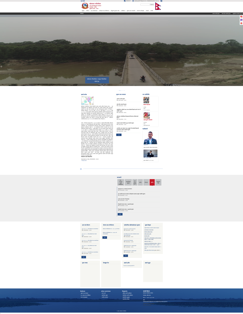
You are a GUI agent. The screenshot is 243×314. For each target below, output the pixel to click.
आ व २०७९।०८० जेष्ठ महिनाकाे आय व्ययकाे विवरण (90, 228)
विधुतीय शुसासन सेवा (115, 10)
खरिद (152, 183)
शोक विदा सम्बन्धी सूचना (211, 13)
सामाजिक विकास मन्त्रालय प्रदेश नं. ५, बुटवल (151, 244)
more (119, 134)
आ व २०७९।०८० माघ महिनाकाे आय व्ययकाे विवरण (90, 252)
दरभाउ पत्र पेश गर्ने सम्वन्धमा (123, 199)
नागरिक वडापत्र (105, 297)
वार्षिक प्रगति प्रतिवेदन (127, 293)
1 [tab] (118, 90)
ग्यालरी (147, 10)
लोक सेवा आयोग (146, 235)
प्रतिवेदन (123, 10)
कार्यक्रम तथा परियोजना (104, 10)
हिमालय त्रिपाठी (147, 104)
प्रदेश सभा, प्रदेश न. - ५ (148, 241)
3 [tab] (121, 90)
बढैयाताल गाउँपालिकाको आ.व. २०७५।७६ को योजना (111, 228)
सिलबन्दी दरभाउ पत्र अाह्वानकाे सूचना (126, 204)
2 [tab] (119, 90)
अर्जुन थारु (146, 144)
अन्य (120, 214)
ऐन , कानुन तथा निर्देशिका (121, 182)
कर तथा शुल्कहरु (84, 297)
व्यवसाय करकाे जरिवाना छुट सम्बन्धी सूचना (125, 123)
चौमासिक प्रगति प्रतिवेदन (128, 295)
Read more (84, 160)
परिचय (87, 10)
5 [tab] (124, 90)
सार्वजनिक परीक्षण (126, 299)
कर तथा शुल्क (135, 182)
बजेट (140, 182)
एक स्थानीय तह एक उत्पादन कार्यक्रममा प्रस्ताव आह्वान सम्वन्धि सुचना (131, 193)
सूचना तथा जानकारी (131, 10)
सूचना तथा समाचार (84, 293)
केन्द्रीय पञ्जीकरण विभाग (148, 231)
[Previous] (1, 66)
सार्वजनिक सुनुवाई (126, 297)
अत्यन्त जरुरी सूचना (201, 13)
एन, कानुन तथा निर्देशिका (85, 295)
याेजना (146, 182)
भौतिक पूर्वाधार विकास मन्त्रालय (149, 250)
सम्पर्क (151, 10)
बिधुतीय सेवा (158, 182)
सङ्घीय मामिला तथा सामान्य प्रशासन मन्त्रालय (151, 227)
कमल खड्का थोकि (147, 157)
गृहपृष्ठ (83, 10)
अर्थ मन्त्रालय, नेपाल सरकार (148, 229)
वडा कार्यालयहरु (94, 10)
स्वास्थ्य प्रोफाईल (140, 10)
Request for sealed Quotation (125, 188)
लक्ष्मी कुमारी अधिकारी (148, 119)
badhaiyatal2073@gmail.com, (149, 301)
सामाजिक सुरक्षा (128, 182)
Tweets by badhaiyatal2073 (128, 265)
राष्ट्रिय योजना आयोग (147, 233)
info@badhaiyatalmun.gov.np (161, 301)
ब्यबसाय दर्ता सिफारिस (86, 156)
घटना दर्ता (104, 293)
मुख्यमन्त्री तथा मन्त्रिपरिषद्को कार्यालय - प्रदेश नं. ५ (152, 243)
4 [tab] (122, 90)
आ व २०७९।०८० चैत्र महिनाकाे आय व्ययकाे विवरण (90, 240)
